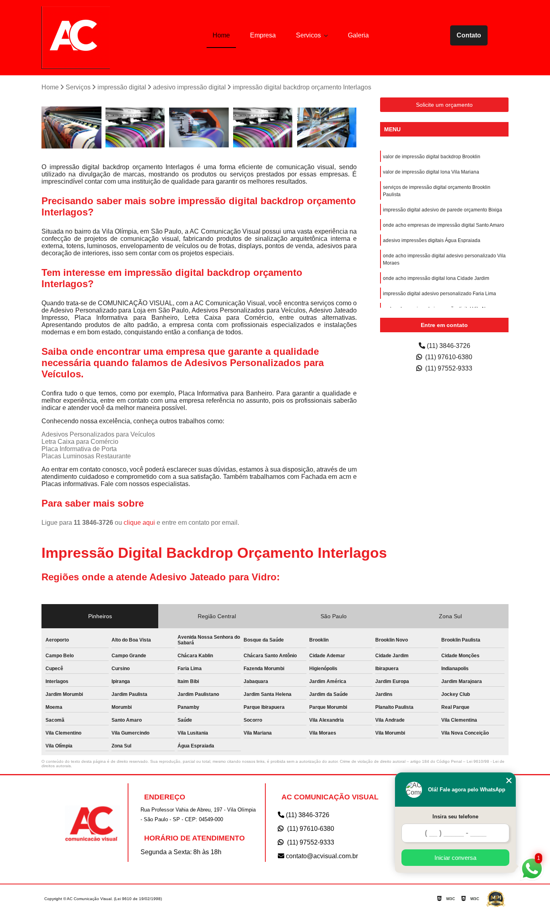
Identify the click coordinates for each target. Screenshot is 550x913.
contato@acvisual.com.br (321, 856)
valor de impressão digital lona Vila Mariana (431, 172)
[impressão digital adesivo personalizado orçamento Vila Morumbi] (327, 127)
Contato (469, 35)
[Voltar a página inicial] (75, 37)
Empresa (263, 35)
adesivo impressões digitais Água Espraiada (431, 240)
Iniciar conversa (455, 857)
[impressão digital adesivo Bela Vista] (71, 127)
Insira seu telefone (455, 817)
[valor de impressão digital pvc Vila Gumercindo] (263, 127)
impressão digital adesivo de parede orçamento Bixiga (442, 210)
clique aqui (139, 522)
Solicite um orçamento (444, 104)
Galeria (358, 35)
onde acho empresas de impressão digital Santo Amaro (443, 225)
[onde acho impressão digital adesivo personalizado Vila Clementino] (199, 127)
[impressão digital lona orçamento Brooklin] (135, 127)
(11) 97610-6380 (448, 357)
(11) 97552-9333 (448, 368)
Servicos (309, 35)
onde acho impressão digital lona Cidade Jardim (436, 278)
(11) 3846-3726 (447, 345)
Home (221, 35)
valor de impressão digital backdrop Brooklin (431, 156)
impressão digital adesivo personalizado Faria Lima (439, 293)
